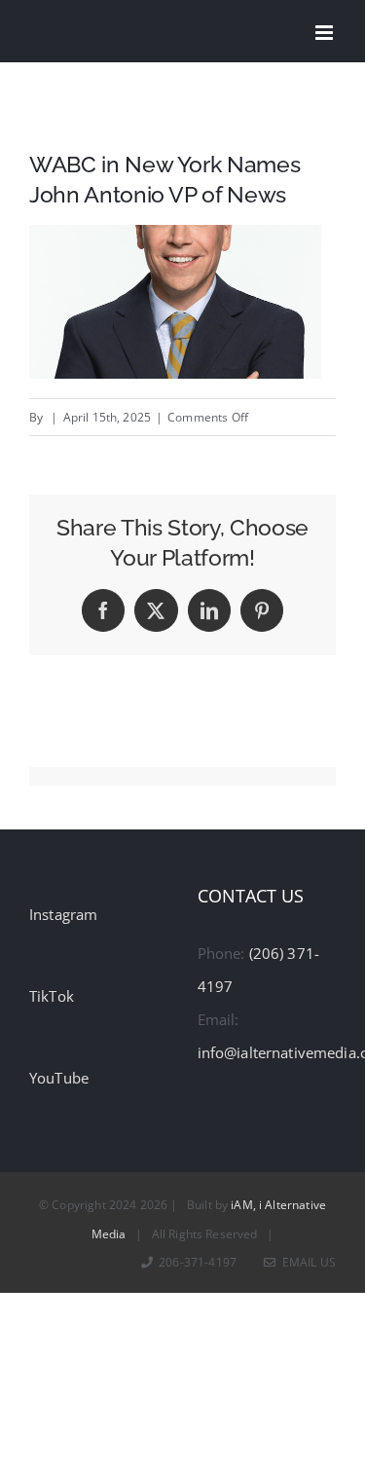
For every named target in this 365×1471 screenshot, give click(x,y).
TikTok (51, 996)
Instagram (63, 914)
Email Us (306, 1262)
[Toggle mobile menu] (325, 32)
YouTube (59, 1077)
